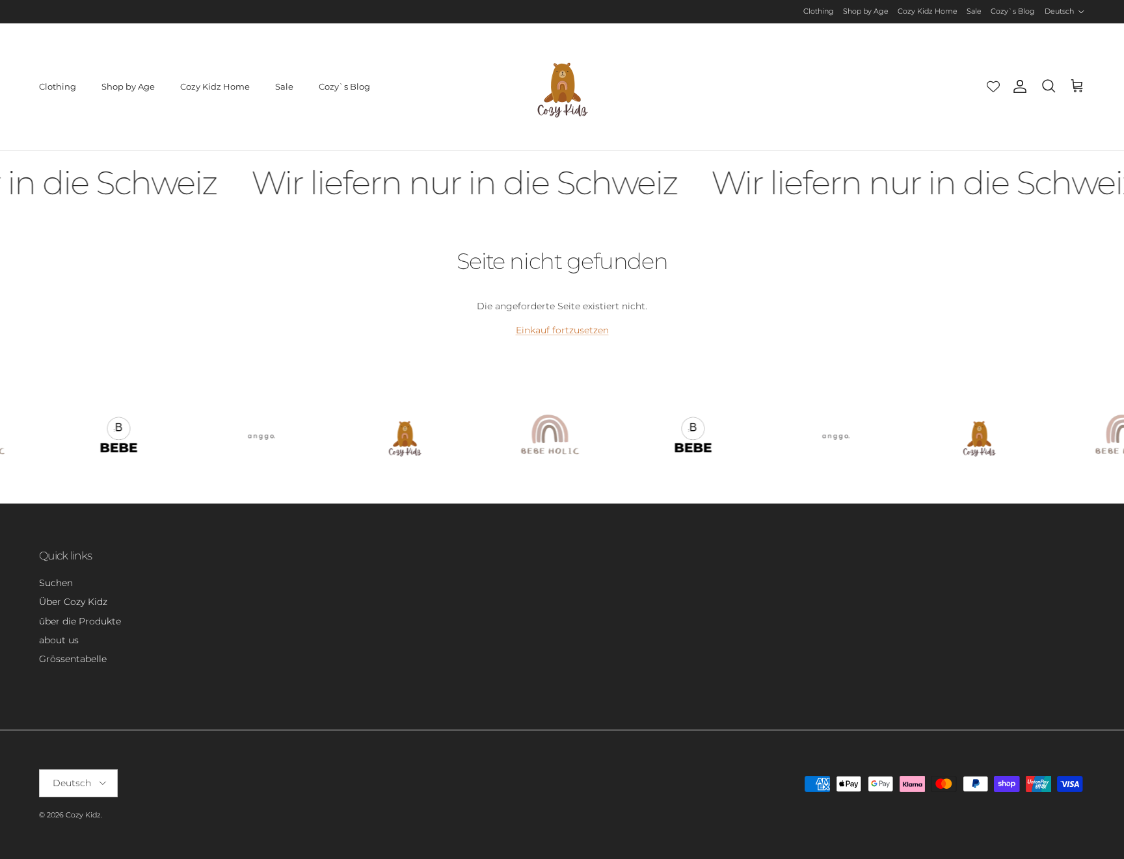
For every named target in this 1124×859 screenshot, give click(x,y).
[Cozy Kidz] (562, 86)
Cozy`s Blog (1013, 11)
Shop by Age (866, 11)
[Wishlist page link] (993, 86)
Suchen (56, 583)
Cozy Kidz (83, 814)
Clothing (818, 11)
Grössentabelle (73, 659)
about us (59, 640)
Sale (974, 11)
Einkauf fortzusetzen (562, 330)
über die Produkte (80, 621)
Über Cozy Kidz (73, 602)
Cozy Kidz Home (927, 11)
